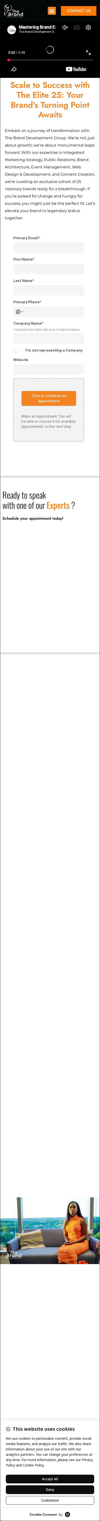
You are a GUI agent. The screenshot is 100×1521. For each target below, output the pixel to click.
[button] (52, 11)
